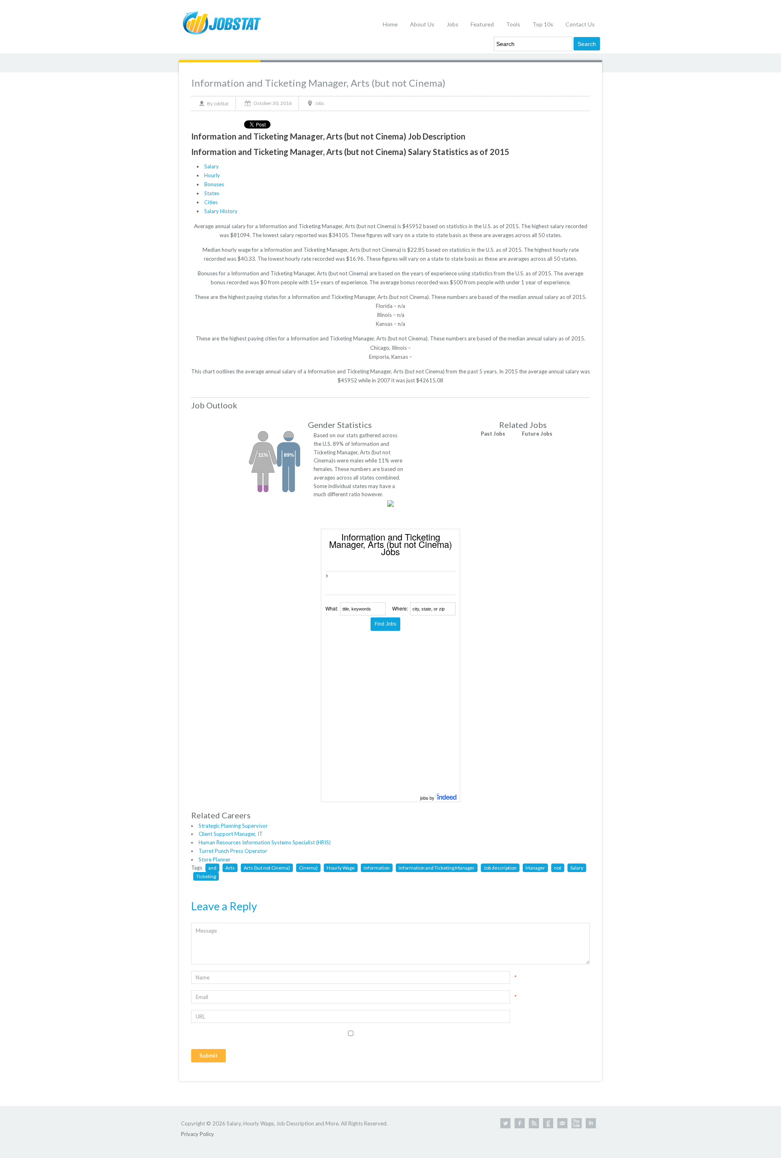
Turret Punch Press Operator (233, 851)
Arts (230, 868)
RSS (534, 1123)
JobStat (221, 103)
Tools (513, 24)
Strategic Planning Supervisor (233, 825)
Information (377, 868)
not (557, 868)
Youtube (577, 1123)
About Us (422, 24)
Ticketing (206, 876)
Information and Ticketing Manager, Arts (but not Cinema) (318, 83)
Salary (211, 166)
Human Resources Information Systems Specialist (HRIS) (265, 842)
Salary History (221, 211)
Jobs (452, 24)
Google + (548, 1123)
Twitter (505, 1123)
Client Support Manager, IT (231, 834)
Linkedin (591, 1123)
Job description (500, 868)
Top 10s (542, 24)
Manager (535, 868)
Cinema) (308, 868)
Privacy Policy (197, 1134)
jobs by (428, 797)
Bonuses (214, 184)
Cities (211, 202)
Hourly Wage (341, 868)
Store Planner (215, 859)
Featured (482, 24)
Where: (400, 608)
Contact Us (580, 24)
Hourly (212, 175)
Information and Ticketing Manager (437, 868)
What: (331, 608)
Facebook (520, 1123)
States (211, 193)
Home (390, 24)
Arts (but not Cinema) (267, 868)
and (212, 868)
